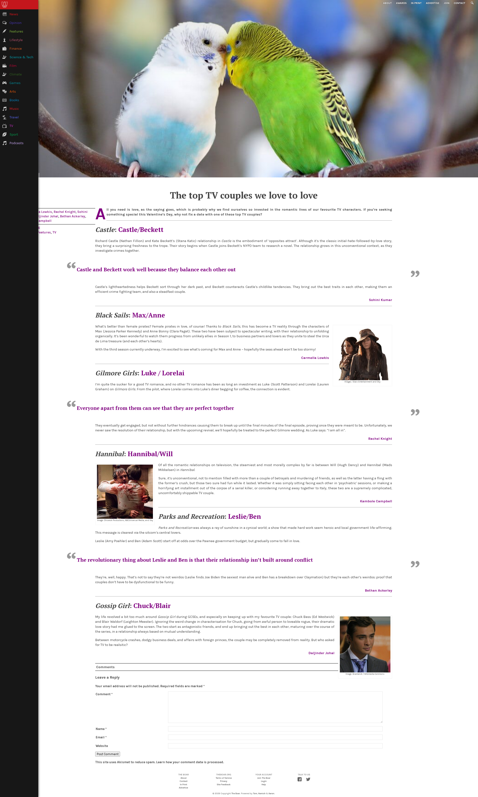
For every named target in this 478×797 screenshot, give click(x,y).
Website (102, 746)
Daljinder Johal (46, 216)
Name (101, 729)
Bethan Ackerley (72, 216)
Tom (255, 793)
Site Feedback (223, 784)
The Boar (235, 793)
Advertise (432, 3)
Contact (459, 3)
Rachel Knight (65, 212)
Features (44, 232)
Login (264, 781)
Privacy (223, 781)
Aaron (271, 793)
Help (264, 784)
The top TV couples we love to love (244, 195)
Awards (401, 3)
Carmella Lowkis (39, 212)
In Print (416, 3)
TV (54, 232)
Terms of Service (224, 778)
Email (101, 737)
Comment (104, 694)
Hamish (262, 793)
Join (446, 3)
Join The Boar (263, 778)
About (387, 3)
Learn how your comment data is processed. (190, 762)
